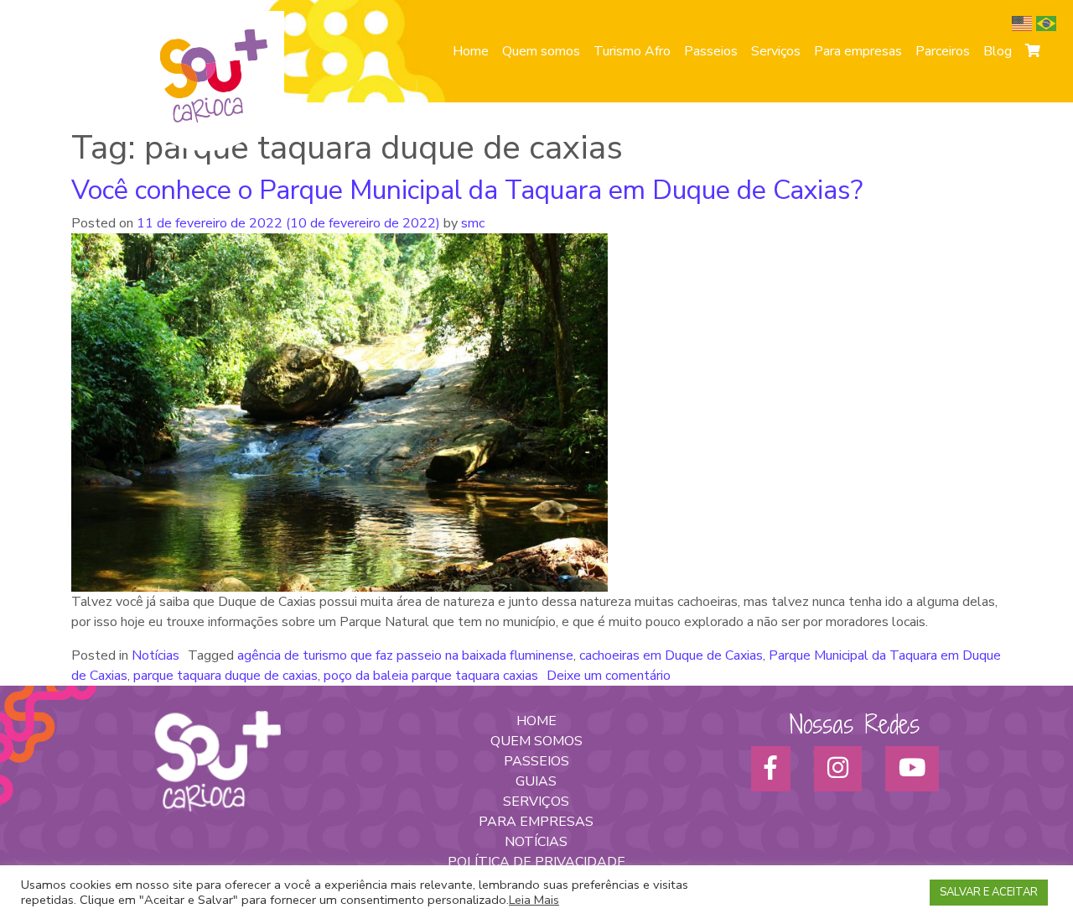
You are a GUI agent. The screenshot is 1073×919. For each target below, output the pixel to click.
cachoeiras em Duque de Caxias (671, 655)
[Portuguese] (1048, 22)
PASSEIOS (536, 761)
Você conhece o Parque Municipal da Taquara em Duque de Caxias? (467, 190)
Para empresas (858, 51)
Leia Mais (534, 899)
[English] (1024, 22)
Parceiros (942, 51)
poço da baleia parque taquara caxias (431, 675)
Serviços (776, 51)
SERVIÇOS (536, 801)
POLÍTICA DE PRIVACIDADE (536, 862)
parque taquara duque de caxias (225, 675)
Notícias (155, 655)
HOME (536, 721)
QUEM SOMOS (536, 741)
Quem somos (541, 51)
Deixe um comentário (609, 675)
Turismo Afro (632, 51)
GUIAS (536, 781)
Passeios (711, 51)
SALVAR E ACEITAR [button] (989, 892)
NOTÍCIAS (536, 842)
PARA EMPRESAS (536, 821)
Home (471, 51)
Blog (997, 51)
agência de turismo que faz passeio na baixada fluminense (405, 655)
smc (471, 223)
